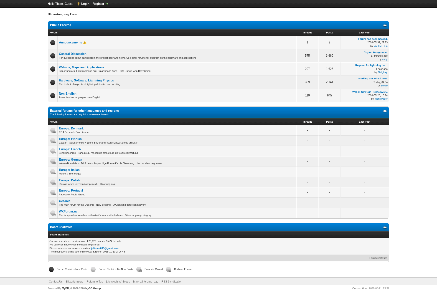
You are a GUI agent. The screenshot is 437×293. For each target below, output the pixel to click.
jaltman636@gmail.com (105, 248)
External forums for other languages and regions (84, 110)
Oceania (64, 201)
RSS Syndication (171, 281)
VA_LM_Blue (381, 46)
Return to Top (94, 281)
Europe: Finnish (70, 139)
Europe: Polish (69, 180)
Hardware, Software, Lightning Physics (86, 80)
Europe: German (70, 159)
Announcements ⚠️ (72, 42)
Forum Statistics (378, 258)
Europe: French (70, 149)
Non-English (67, 93)
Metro (384, 85)
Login (85, 3)
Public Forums (60, 25)
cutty (385, 59)
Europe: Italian (69, 170)
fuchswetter (381, 98)
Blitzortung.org (75, 281)
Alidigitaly (383, 72)
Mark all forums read (145, 281)
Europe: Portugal (71, 190)
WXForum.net (68, 211)
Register (98, 3)
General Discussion (72, 54)
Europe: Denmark (71, 128)
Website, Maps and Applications (81, 67)
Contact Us (56, 281)
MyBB (65, 288)
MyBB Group (93, 288)
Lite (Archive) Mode (118, 281)
